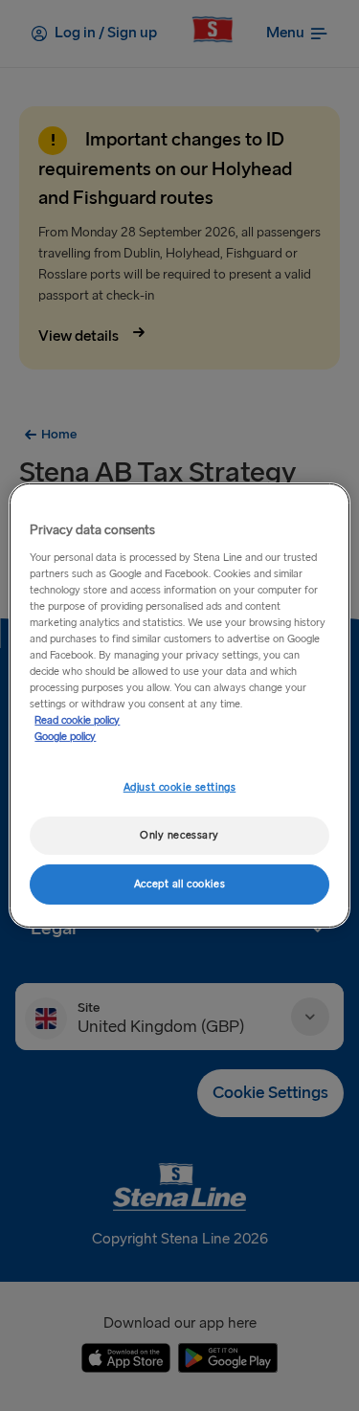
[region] (179, 705)
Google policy (65, 736)
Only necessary (179, 835)
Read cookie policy (77, 720)
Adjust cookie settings (179, 787)
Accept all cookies (179, 884)
